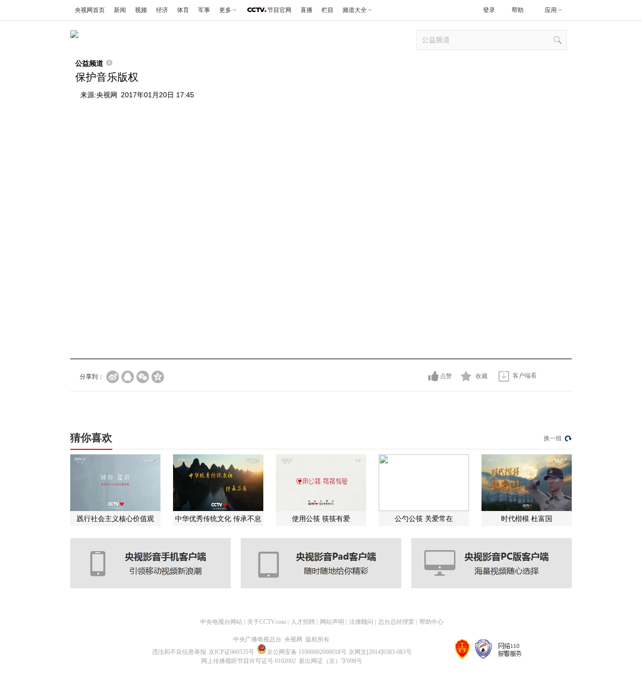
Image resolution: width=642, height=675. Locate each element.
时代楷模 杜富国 (526, 519)
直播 (306, 10)
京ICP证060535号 (231, 651)
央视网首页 (90, 10)
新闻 (120, 10)
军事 (204, 10)
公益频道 (89, 63)
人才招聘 (303, 621)
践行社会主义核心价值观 (115, 519)
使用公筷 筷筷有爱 (321, 519)
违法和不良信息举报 (179, 651)
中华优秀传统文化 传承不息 (218, 519)
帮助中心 (431, 621)
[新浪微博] (112, 377)
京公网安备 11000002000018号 (307, 651)
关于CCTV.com (266, 621)
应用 (551, 10)
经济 (162, 10)
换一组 (553, 438)
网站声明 (332, 621)
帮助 (518, 10)
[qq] (127, 377)
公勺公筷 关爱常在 (424, 519)
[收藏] (466, 376)
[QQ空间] (157, 377)
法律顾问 (361, 621)
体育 (183, 10)
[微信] (142, 377)
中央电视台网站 (221, 621)
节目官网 (279, 10)
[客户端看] (504, 376)
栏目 (328, 10)
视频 (141, 10)
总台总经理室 (396, 621)
